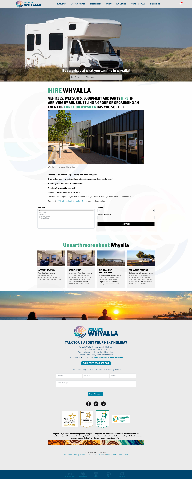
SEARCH (126, 224)
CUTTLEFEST (61, 4)
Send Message (95, 394)
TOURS (133, 4)
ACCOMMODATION (78, 4)
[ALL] (66, 210)
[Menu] (185, 4)
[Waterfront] (66, 212)
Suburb (100, 207)
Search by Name (104, 214)
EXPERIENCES (95, 4)
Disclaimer (68, 454)
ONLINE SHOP (155, 4)
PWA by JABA (111, 454)
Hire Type (41, 207)
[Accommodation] (66, 216)
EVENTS (109, 4)
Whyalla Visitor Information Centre (72, 201)
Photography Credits (97, 454)
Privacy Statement (81, 454)
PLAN (143, 4)
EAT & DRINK (121, 4)
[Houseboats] (66, 214)
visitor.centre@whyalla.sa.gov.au (109, 357)
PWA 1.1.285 (123, 454)
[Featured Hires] (66, 218)
